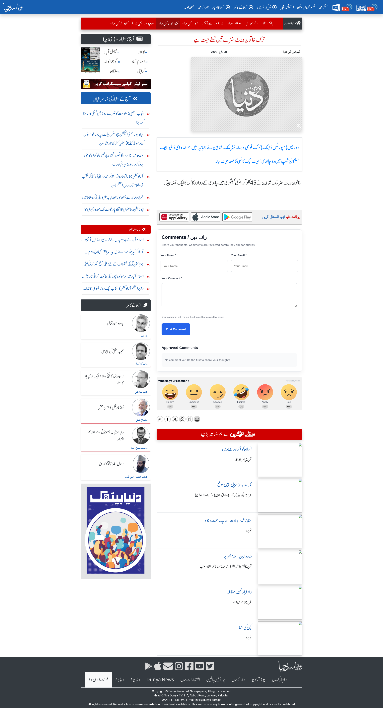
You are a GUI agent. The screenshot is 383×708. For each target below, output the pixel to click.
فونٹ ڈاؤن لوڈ (99, 679)
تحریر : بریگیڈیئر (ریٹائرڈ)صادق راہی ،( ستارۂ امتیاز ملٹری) (223, 495)
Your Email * (239, 255)
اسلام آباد (138, 61)
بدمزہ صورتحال (115, 323)
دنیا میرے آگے (212, 24)
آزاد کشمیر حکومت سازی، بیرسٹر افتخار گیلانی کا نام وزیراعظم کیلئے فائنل (116, 252)
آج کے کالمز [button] (241, 7)
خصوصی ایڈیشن (306, 7)
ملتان (113, 71)
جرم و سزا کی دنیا (143, 24)
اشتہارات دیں (190, 679)
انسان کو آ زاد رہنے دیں (237, 449)
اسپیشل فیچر (287, 7)
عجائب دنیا (234, 24)
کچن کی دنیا (245, 627)
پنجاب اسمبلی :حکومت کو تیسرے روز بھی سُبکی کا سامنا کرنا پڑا (113, 118)
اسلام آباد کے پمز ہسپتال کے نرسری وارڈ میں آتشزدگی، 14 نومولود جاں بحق (112, 240)
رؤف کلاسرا (141, 364)
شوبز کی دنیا (190, 24)
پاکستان (267, 24)
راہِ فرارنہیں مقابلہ (239, 592)
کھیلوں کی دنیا (167, 23)
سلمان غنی (141, 420)
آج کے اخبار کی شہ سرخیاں (112, 99)
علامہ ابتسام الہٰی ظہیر (136, 477)
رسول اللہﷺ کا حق (111, 464)
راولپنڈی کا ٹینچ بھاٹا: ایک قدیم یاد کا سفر (104, 379)
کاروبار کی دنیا (119, 24)
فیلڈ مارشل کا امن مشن (111, 408)
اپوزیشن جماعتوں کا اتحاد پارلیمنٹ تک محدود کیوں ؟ (114, 209)
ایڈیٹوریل (252, 24)
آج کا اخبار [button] (218, 7)
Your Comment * (172, 278)
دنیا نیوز (135, 679)
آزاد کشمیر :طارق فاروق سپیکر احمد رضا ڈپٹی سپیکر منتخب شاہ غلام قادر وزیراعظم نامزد (113, 181)
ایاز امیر (143, 336)
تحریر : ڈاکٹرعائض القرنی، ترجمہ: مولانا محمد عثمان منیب (226, 566)
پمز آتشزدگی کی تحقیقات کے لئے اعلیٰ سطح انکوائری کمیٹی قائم (114, 265)
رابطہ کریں (279, 679)
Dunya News (160, 679)
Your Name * (168, 255)
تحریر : (249, 531)
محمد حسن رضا (139, 448)
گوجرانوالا (110, 61)
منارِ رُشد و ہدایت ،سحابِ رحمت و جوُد (228, 520)
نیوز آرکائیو (258, 679)
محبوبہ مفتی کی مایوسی (112, 351)
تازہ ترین (203, 7)
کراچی (141, 71)
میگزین (323, 7)
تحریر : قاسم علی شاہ (242, 602)
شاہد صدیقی (141, 392)
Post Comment (176, 329)
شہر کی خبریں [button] (264, 7)
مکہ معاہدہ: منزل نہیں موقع (234, 485)
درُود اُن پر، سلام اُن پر (238, 556)
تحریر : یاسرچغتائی (243, 459)
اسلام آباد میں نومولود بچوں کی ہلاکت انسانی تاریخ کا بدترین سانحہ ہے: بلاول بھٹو (114, 277)
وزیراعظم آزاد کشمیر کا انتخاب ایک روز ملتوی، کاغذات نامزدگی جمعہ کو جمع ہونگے (113, 289)
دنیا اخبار (290, 23)
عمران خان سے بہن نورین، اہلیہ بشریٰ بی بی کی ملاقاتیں (113, 197)
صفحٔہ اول (190, 7)
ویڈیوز (119, 679)
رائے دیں (238, 679)
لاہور (141, 52)
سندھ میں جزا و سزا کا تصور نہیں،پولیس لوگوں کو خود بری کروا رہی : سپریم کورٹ (114, 160)
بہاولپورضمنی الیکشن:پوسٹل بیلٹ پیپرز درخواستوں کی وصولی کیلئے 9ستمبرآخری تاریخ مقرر (113, 139)
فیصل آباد (110, 52)
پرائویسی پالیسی (215, 679)
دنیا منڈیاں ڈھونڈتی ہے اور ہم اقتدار (106, 436)
